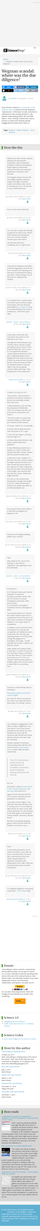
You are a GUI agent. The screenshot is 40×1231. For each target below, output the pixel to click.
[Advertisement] (20, 24)
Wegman (12, 130)
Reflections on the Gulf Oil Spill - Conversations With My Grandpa (20, 1173)
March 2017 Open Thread (11, 1075)
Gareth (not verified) (16, 899)
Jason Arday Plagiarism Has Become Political (20, 1039)
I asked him (24, 307)
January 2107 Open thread (12, 1083)
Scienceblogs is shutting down (13, 1052)
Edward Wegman (23, 130)
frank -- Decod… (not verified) (18, 322)
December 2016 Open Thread (13, 1092)
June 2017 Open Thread (10, 1067)
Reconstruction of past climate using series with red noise (19, 789)
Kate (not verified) (17, 380)
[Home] (14, 51)
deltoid (5, 59)
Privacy (4, 1212)
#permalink (26, 199)
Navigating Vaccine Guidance (14, 1021)
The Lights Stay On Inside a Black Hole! (17, 1146)
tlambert (14, 98)
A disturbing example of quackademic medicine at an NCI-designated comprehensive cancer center (20, 1118)
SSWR (15, 392)
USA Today (21, 891)
